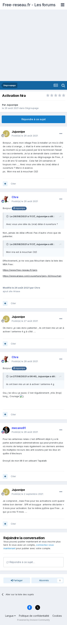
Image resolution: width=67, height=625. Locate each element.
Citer (13, 183)
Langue (9, 615)
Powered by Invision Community (33, 620)
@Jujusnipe (19, 208)
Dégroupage (32, 108)
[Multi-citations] (5, 183)
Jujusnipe (12, 104)
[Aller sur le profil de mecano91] (6, 430)
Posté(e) (25, 135)
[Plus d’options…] (60, 134)
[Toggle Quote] (7, 216)
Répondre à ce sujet (33, 119)
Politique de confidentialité (34, 615)
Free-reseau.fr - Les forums (29, 4)
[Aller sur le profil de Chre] (6, 199)
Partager (18, 580)
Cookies (57, 615)
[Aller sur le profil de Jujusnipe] (6, 133)
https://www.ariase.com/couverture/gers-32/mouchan (32, 275)
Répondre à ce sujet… (22, 562)
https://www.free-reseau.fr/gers (20, 270)
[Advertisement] (33, 45)
